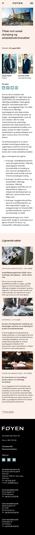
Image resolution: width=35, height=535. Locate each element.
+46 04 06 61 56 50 (12, 526)
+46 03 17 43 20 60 (11, 496)
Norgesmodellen (8, 97)
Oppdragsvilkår (7, 446)
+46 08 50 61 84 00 (12, 512)
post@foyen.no (13, 483)
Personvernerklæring (9, 449)
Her (3, 156)
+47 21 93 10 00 (10, 480)
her (15, 220)
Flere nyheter (9, 412)
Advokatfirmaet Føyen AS (11, 469)
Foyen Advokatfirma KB (10, 490)
